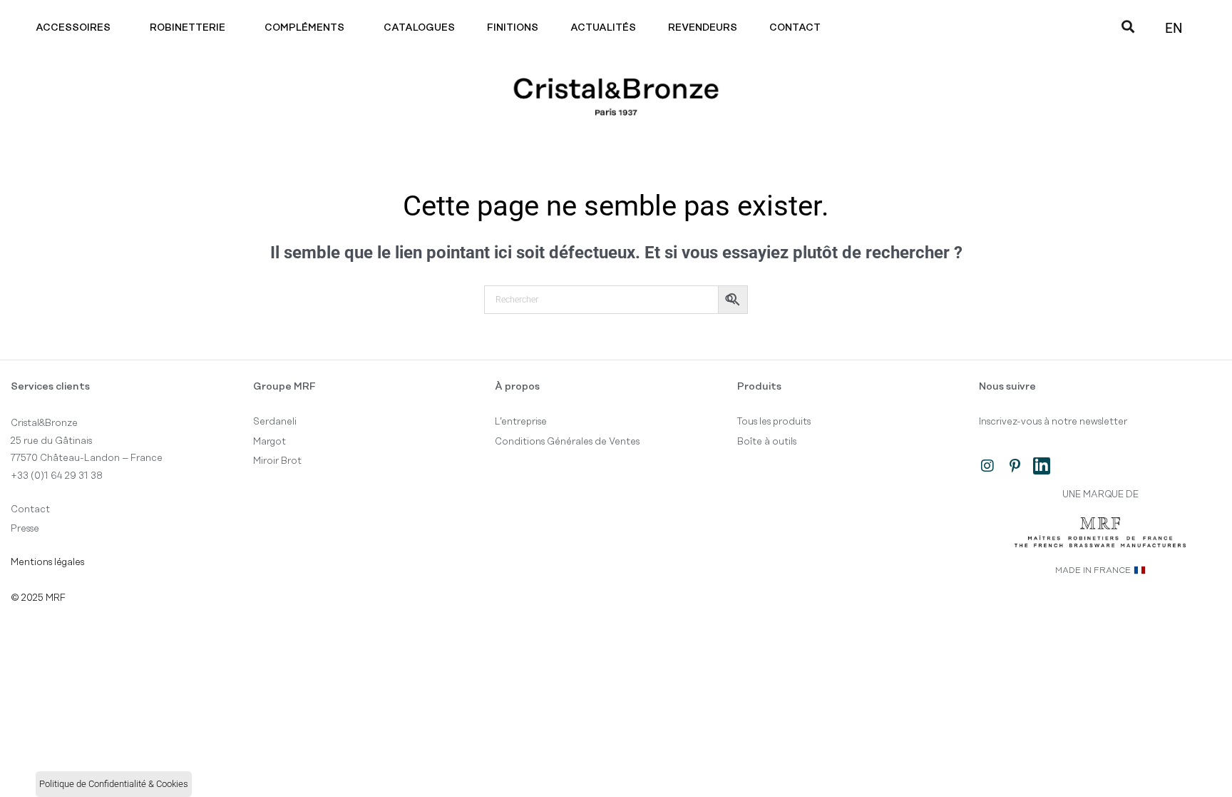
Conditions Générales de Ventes (567, 442)
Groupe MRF (284, 386)
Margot (269, 442)
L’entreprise (521, 422)
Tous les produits (774, 422)
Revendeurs (702, 28)
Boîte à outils (766, 442)
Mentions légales (47, 562)
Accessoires (73, 28)
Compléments (304, 28)
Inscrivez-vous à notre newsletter (1053, 422)
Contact (795, 28)
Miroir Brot (277, 461)
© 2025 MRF (38, 598)
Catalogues (419, 28)
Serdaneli (275, 422)
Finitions (512, 28)
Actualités (603, 28)
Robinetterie (187, 28)
